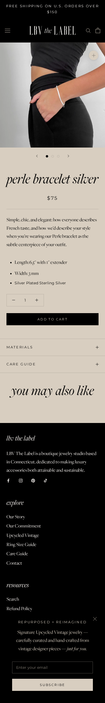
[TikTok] (45, 480)
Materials (19, 347)
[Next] (68, 156)
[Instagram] (21, 480)
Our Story (15, 517)
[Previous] (37, 156)
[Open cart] (98, 30)
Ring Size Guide (21, 544)
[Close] (95, 619)
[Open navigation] (7, 30)
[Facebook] (8, 480)
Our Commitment (23, 526)
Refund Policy (19, 608)
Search (12, 599)
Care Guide (21, 364)
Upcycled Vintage (22, 535)
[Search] (88, 30)
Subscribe (52, 685)
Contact (14, 563)
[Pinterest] (33, 480)
